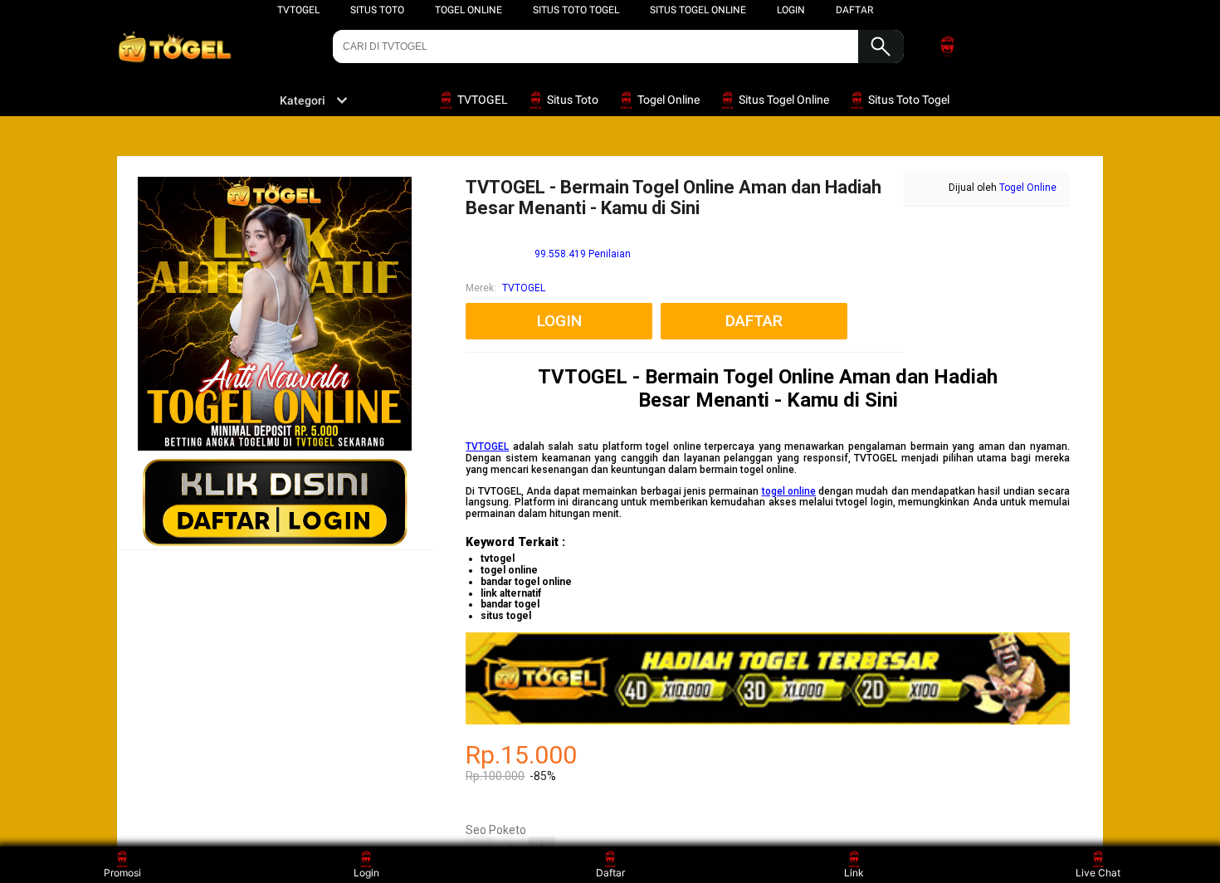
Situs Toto (377, 10)
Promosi (122, 872)
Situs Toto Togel (576, 10)
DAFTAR (854, 10)
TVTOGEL (298, 10)
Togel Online (468, 10)
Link (854, 872)
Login (366, 872)
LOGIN (791, 10)
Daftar (610, 872)
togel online (789, 491)
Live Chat (1098, 872)
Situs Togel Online (698, 10)
